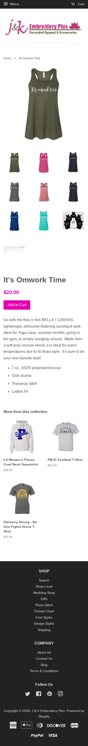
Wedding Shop (44, 593)
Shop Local (44, 586)
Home (7, 58)
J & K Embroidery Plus (48, 711)
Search (44, 580)
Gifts (44, 599)
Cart (80, 4)
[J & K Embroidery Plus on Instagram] (60, 695)
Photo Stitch (44, 605)
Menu (14, 4)
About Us (44, 652)
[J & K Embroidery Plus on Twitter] (27, 695)
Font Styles (44, 617)
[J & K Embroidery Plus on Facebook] (38, 695)
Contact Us (44, 658)
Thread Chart (44, 611)
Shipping (44, 630)
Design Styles (44, 623)
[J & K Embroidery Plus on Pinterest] (49, 695)
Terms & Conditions (44, 671)
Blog (44, 665)
